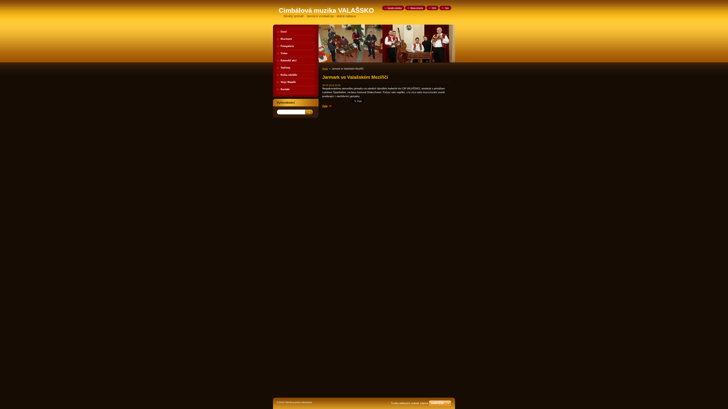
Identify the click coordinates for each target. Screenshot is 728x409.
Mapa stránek (416, 8)
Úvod (325, 69)
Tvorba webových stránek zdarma (409, 403)
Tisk (447, 8)
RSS (434, 8)
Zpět (324, 106)
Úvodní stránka (395, 8)
